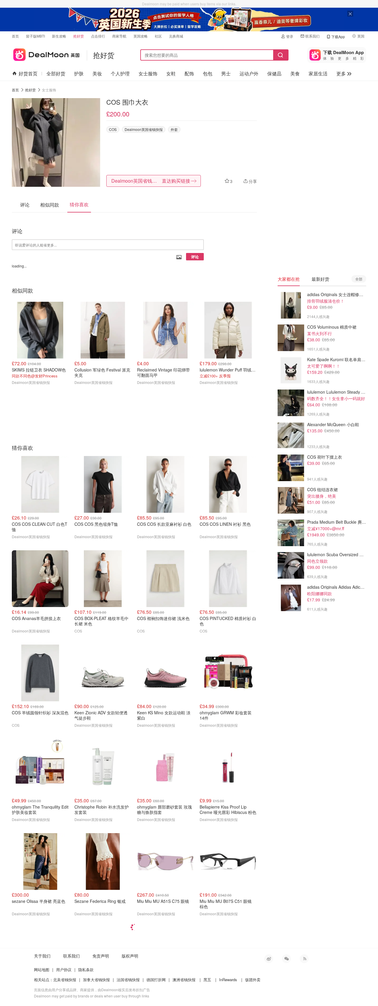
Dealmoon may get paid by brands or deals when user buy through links (91, 995)
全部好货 (55, 73)
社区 (158, 35)
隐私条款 (86, 969)
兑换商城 (176, 35)
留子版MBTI (35, 35)
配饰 (189, 73)
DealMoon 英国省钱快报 (45, 53)
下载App (338, 36)
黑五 (207, 979)
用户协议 (63, 969)
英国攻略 (140, 35)
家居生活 (318, 73)
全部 (358, 278)
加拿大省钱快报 (96, 979)
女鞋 (171, 73)
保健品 (274, 73)
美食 (295, 73)
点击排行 (98, 35)
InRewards (228, 979)
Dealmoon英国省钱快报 (144, 129)
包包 (207, 73)
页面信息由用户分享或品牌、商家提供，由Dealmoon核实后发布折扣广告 (92, 989)
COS (113, 129)
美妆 (97, 73)
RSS (304, 958)
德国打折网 (156, 979)
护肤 (79, 73)
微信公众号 (286, 958)
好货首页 (28, 73)
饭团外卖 (252, 979)
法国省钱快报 (128, 979)
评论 (195, 256)
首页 (15, 35)
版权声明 (130, 956)
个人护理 (120, 73)
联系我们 (312, 35)
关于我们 (42, 956)
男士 (226, 73)
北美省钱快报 (64, 979)
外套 (174, 129)
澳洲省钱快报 (183, 979)
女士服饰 (148, 73)
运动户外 (248, 73)
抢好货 (78, 35)
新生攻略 (59, 35)
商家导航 (119, 35)
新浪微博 (268, 958)
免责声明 (100, 956)
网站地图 (41, 969)
